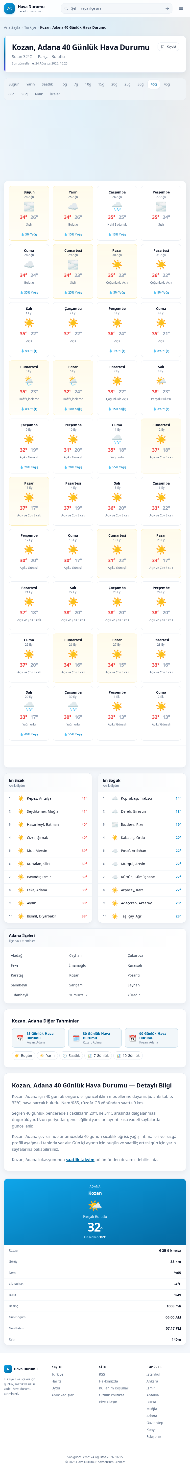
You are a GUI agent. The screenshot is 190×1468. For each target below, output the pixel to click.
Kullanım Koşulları (114, 1388)
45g (167, 84)
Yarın (30, 84)
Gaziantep (154, 1422)
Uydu (55, 1388)
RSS (102, 1374)
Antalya (152, 1395)
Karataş (17, 975)
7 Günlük (98, 1055)
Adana (151, 1415)
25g (127, 84)
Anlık (39, 94)
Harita (56, 1381)
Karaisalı (135, 965)
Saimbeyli (19, 985)
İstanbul (153, 1374)
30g (141, 84)
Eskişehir (153, 1436)
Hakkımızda (108, 1381)
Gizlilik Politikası (112, 1395)
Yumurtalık (78, 995)
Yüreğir (134, 995)
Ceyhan (75, 955)
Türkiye (30, 27)
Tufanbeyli (19, 995)
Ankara (152, 1381)
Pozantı (134, 975)
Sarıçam (76, 985)
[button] (29, 213)
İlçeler (55, 94)
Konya (151, 1429)
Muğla (151, 1408)
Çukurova (135, 955)
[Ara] (167, 8)
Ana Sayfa (12, 27)
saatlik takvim (80, 1159)
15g (101, 84)
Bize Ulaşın (108, 1402)
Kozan (74, 975)
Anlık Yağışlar (62, 1395)
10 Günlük (128, 1055)
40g (154, 84)
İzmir (150, 1388)
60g (11, 94)
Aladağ (17, 955)
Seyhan (134, 985)
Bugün (14, 84)
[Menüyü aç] (181, 8)
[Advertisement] (95, 140)
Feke (14, 965)
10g (88, 84)
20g (114, 84)
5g (65, 84)
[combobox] (116, 8)
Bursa (151, 1402)
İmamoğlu (77, 965)
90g (25, 94)
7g (76, 84)
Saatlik (47, 84)
